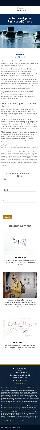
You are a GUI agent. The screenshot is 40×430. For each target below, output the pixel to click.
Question (6, 201)
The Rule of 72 (20, 257)
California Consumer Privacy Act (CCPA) (12, 407)
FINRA (6, 413)
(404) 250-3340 (21, 11)
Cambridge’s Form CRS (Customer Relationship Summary (14, 420)
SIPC (10, 413)
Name (6, 179)
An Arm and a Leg (20, 342)
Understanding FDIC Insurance (20, 300)
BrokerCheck (34, 387)
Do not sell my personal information (27, 409)
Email (6, 190)
